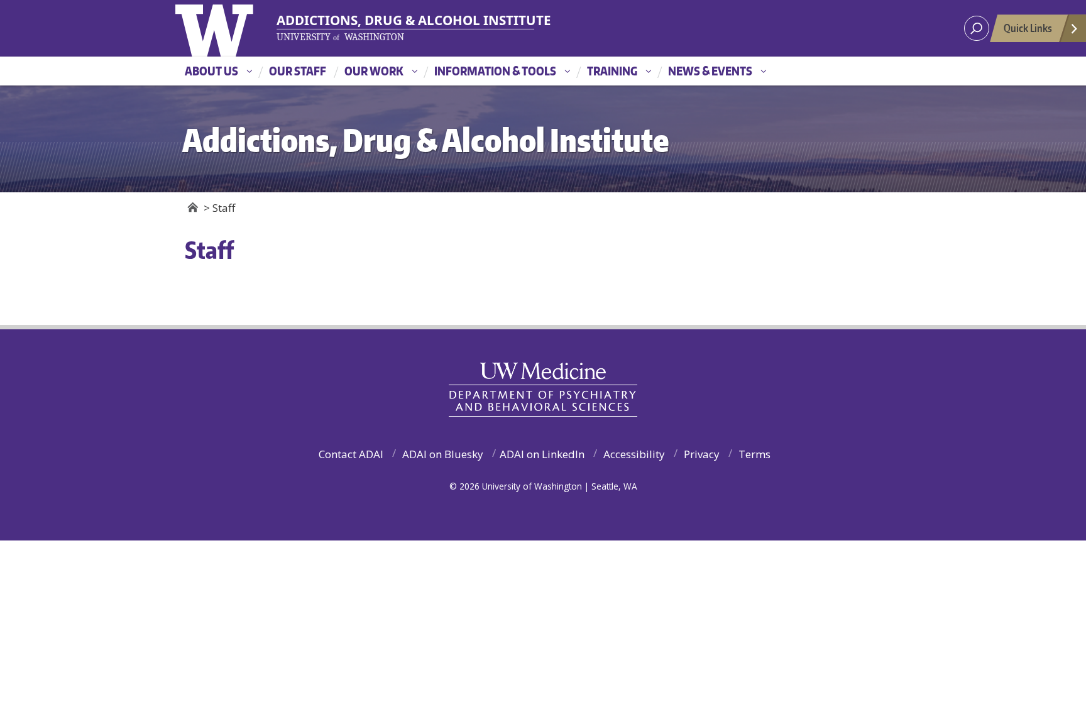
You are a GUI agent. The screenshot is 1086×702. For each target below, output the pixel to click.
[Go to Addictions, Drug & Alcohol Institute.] (192, 207)
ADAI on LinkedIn (542, 454)
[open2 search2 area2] (976, 28)
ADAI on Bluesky (442, 454)
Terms (754, 454)
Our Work (373, 71)
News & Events (710, 71)
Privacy (702, 454)
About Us (211, 71)
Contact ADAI (351, 454)
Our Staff (297, 71)
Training (612, 71)
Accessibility (634, 454)
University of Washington (236, 28)
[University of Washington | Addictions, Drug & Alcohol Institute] (406, 28)
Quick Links (1028, 28)
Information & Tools (495, 71)
